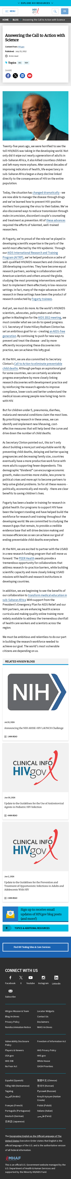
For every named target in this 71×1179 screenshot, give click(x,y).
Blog (15, 19)
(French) (14, 1105)
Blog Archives (12, 1016)
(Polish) (44, 1105)
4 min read (12, 815)
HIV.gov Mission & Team (17, 1011)
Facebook (10, 983)
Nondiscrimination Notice (18, 1027)
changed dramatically (46, 192)
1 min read (12, 736)
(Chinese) (47, 1080)
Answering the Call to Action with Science (44, 19)
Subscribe (10, 996)
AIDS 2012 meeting (49, 317)
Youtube (30, 983)
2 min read (12, 898)
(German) (14, 1116)
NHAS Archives (44, 1027)
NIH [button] (26, 63)
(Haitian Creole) (49, 1098)
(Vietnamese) (17, 1085)
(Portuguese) (17, 1110)
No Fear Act (11, 1066)
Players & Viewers (14, 1050)
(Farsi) (44, 1116)
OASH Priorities (45, 1066)
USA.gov (9, 1055)
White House (43, 1060)
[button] (35, 729)
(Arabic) (12, 1096)
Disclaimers (43, 1021)
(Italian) (45, 1110)
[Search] (55, 11)
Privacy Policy (12, 1021)
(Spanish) (14, 1080)
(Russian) (46, 1091)
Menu (12, 11)
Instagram (43, 983)
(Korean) (45, 1085)
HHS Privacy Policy (46, 1050)
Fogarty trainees (42, 299)
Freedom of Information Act (51, 1041)
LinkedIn (56, 983)
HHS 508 (9, 1060)
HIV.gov (21, 46)
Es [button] (65, 11)
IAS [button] (19, 62)
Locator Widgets (45, 1011)
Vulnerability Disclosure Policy (17, 1043)
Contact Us (42, 1016)
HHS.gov (41, 1055)
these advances (55, 220)
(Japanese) (14, 1121)
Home (6, 19)
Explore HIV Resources (35, 3)
